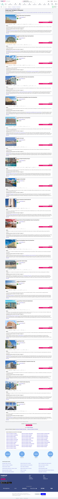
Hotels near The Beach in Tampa (26, 442)
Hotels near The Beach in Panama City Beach (43, 442)
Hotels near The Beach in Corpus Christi (12, 439)
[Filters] (1, 7)
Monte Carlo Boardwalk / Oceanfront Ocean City (26, 361)
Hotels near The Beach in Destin (11, 436)
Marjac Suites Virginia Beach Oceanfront (8, 471)
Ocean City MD (22, 17)
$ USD (48, 1)
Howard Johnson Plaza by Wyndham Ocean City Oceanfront (28, 219)
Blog (43, 475)
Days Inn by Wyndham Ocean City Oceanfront (25, 240)
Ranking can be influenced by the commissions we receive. (12, 13)
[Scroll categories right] (57, 4)
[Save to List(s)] (15, 15)
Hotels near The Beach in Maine (10, 443)
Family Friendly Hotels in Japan (43, 468)
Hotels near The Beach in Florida (26, 439)
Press (30, 476)
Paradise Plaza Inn (20, 321)
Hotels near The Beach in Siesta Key (27, 445)
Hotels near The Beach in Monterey (42, 439)
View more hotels (29, 425)
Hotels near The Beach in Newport (27, 446)
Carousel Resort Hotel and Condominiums (25, 300)
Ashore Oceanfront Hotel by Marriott (24, 199)
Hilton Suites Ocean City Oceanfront (23, 15)
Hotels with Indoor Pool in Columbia (25, 463)
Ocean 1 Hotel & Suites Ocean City (23, 381)
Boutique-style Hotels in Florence (7, 470)
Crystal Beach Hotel (20, 341)
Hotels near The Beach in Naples (26, 436)
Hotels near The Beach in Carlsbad (11, 442)
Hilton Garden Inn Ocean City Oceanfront (24, 56)
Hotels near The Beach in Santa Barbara (42, 440)
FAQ (43, 476)
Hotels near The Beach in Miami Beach (27, 433)
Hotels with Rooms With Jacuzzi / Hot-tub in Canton (9, 468)
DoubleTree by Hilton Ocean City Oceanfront (25, 35)
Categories (30, 477)
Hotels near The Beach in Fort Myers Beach (28, 443)
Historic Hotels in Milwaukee (24, 466)
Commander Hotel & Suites (22, 260)
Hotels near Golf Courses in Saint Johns (26, 468)
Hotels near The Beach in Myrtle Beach (42, 436)
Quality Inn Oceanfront (21, 281)
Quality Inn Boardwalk (21, 179)
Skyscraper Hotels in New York (6, 463)
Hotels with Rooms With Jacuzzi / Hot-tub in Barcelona (46, 470)
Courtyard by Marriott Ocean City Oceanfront (25, 76)
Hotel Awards (31, 478)
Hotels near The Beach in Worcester (21, 429)
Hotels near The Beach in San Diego (11, 433)
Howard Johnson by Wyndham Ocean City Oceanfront (27, 97)
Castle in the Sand (20, 138)
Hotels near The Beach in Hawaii (11, 446)
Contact (44, 477)
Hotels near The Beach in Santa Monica (27, 440)
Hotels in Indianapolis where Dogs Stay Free (45, 463)
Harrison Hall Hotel (20, 402)
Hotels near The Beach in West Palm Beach (12, 445)
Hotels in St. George (23, 470)
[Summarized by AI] (10, 29)
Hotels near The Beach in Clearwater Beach (43, 433)
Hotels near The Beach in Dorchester (32, 429)
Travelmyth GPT (45, 478)
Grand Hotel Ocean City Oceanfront (23, 117)
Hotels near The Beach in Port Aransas (11, 440)
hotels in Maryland (30, 427)
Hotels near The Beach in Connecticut (42, 443)
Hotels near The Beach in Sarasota (42, 446)
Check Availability (45, 22)
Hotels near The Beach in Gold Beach (42, 445)
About (30, 475)
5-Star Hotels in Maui (42, 466)
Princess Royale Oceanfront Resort (23, 158)
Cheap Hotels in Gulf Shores (43, 471)
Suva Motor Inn (22, 471)
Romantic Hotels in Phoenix (6, 466)
